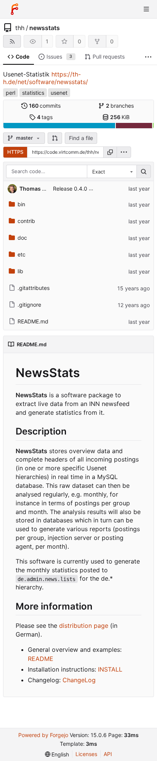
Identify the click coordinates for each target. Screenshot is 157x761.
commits (45, 105)
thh (19, 28)
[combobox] (111, 171)
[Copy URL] (110, 152)
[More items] (148, 57)
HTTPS (15, 152)
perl (10, 92)
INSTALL (110, 669)
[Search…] (143, 171)
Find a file (81, 138)
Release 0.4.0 (70, 188)
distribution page (83, 625)
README (40, 658)
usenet (59, 92)
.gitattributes (34, 288)
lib (20, 271)
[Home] (14, 9)
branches (120, 105)
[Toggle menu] (146, 9)
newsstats (44, 28)
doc (22, 237)
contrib (26, 221)
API (108, 754)
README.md (33, 321)
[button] (55, 138)
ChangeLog (79, 680)
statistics (33, 92)
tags (45, 117)
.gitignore (29, 304)
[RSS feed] (12, 41)
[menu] (124, 152)
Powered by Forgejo (43, 735)
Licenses (86, 754)
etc (22, 254)
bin (21, 204)
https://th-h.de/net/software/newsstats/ (45, 78)
